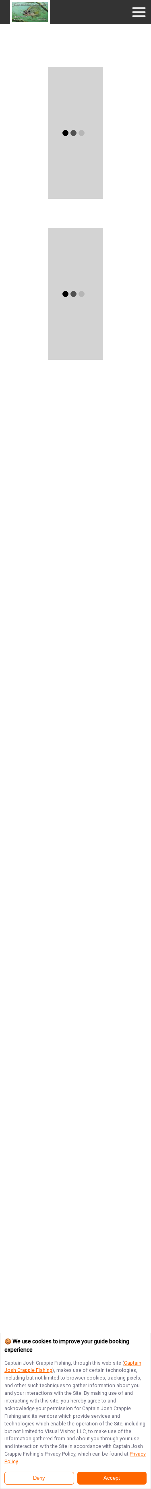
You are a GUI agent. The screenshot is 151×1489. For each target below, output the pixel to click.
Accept (111, 1478)
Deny (39, 1478)
